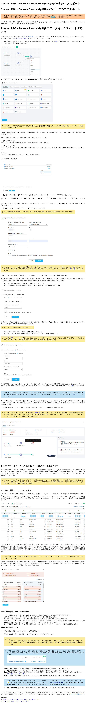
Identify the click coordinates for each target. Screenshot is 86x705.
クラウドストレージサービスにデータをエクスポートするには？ (20, 699)
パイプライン (25, 36)
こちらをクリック (75, 269)
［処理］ (74, 394)
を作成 (31, 36)
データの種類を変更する (57, 682)
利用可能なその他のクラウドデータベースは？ (15, 701)
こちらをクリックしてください (16, 673)
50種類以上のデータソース (21, 38)
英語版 (53, 17)
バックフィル (19, 338)
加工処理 (54, 41)
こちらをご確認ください (76, 694)
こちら (73, 385)
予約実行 (10, 338)
